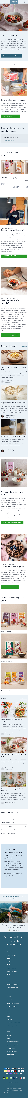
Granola (8, 961)
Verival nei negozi (11, 1009)
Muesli (8, 964)
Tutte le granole (5, 631)
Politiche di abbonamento (13, 1041)
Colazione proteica (11, 968)
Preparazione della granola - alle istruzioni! (12, 256)
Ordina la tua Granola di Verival (11, 55)
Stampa (8, 1013)
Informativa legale (8, 1092)
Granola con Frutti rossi (4, 176)
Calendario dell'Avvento (12, 987)
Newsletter (9, 1019)
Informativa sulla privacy (15, 1086)
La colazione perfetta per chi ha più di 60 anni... (14, 755)
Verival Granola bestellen (10, 587)
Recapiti (21, 1090)
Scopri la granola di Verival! (10, 116)
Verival (13, 1082)
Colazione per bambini (12, 971)
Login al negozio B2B (12, 1026)
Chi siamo (9, 996)
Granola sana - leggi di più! (10, 335)
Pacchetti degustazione (12, 984)
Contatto (9, 1057)
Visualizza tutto (23, 346)
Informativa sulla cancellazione (19, 1092)
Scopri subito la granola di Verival (12, 522)
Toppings (9, 977)
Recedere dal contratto (12, 1051)
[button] (2, 1)
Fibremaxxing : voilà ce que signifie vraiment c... (12, 720)
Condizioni (9, 1038)
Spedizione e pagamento (12, 1044)
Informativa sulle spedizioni (12, 1090)
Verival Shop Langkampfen (13, 1003)
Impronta (9, 1035)
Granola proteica (5, 661)
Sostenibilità (10, 1000)
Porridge (9, 958)
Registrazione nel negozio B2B (14, 1022)
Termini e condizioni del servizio (14, 1088)
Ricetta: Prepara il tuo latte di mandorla (13, 436)
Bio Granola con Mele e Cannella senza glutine (16, 178)
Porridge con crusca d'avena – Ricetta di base (13, 368)
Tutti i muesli (4, 691)
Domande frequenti (11, 1006)
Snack (8, 974)
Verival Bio (3, 64)
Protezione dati (10, 1054)
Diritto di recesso (11, 1048)
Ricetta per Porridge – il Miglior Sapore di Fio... (13, 403)
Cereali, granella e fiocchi (13, 981)
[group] (11, 912)
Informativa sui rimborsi (16, 1083)
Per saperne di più (7, 140)
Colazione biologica (11, 955)
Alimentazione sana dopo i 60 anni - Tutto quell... (12, 789)
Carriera (9, 1016)
